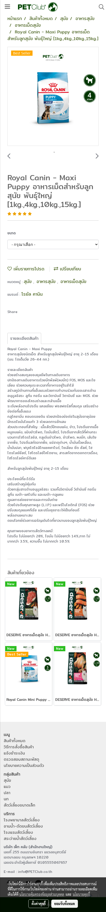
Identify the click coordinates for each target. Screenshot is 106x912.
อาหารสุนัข (46, 281)
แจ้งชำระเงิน (14, 753)
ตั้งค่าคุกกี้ (39, 903)
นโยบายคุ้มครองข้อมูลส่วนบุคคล (41, 894)
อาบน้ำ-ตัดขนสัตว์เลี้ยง (23, 826)
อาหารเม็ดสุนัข (73, 281)
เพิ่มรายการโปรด (28, 268)
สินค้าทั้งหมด (14, 741)
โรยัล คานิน (32, 294)
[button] (100, 7)
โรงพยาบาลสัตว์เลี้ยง (22, 820)
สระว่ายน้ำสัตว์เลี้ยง (20, 838)
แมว (7, 786)
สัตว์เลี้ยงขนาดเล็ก (19, 805)
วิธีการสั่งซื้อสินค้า (19, 747)
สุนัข (28, 281)
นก (6, 799)
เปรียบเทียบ (69, 268)
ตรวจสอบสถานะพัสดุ (21, 759)
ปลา (7, 793)
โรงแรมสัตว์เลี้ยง (18, 832)
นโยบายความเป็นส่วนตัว (24, 765)
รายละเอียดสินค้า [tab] (24, 338)
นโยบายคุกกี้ (81, 894)
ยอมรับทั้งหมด (64, 903)
